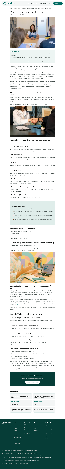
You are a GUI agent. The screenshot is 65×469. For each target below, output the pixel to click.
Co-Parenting (17, 443)
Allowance (16, 430)
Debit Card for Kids (18, 426)
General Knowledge (22, 8)
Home (11, 8)
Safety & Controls (17, 441)
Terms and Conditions (26, 430)
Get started (58, 3)
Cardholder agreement (34, 460)
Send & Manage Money (17, 438)
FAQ (50, 3)
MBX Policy (49, 457)
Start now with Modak (32, 382)
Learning (15, 8)
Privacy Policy (27, 433)
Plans (37, 3)
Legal (25, 427)
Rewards (15, 435)
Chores (15, 428)
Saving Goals (16, 432)
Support (36, 430)
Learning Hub (43, 3)
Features (30, 3)
